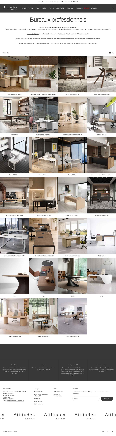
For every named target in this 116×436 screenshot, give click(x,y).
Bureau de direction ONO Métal (14, 215)
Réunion (44, 8)
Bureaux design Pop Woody (43, 134)
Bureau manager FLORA (72, 336)
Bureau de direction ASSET (73, 215)
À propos (37, 389)
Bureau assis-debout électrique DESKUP (14, 255)
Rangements (60, 8)
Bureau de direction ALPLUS (101, 215)
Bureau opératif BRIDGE (43, 336)
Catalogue (94, 8)
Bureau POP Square (14, 174)
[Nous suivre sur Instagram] (107, 431)
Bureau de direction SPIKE (72, 94)
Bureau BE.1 (14, 134)
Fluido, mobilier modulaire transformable (43, 255)
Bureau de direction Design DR (102, 94)
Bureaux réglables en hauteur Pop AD (72, 134)
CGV (54, 389)
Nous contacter (38, 404)
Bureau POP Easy (43, 174)
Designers (37, 398)
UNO (101, 296)
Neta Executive (101, 255)
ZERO (72, 296)
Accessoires (78, 8)
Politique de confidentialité (57, 395)
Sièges (31, 8)
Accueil (37, 8)
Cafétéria (51, 8)
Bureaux (24, 8)
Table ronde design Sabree (14, 94)
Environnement (38, 391)
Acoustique (69, 8)
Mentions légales (58, 391)
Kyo (43, 296)
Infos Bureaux (38, 401)
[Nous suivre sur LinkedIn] (112, 431)
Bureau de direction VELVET (43, 215)
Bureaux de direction (33, 34)
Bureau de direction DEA (14, 336)
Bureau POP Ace (72, 174)
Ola (14, 296)
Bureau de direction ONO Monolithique (101, 174)
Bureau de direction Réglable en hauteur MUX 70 (43, 94)
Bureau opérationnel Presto (72, 255)
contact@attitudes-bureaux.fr (15, 400)
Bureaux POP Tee (101, 134)
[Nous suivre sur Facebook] (103, 431)
